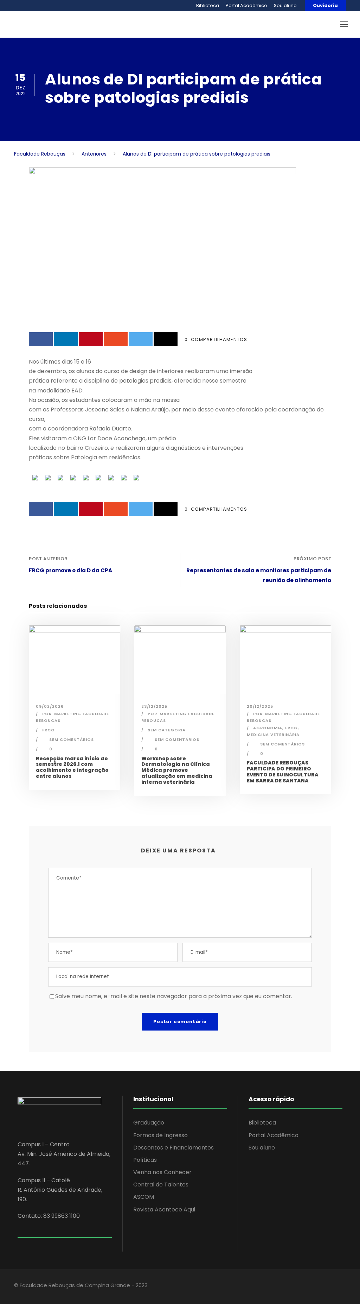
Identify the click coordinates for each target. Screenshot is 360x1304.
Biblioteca (207, 5)
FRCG (48, 730)
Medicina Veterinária (273, 734)
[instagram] (325, 1286)
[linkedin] (301, 1286)
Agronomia (267, 728)
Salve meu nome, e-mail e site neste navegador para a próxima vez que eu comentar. (173, 996)
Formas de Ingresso (160, 1135)
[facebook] (288, 1286)
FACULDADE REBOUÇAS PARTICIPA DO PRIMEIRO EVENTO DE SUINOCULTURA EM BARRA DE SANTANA (283, 771)
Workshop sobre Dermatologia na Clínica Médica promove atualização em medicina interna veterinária (176, 770)
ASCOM (143, 1197)
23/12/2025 (154, 706)
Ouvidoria (325, 5)
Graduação (148, 1123)
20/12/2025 (260, 706)
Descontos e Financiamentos (173, 1148)
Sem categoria (167, 730)
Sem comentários (71, 739)
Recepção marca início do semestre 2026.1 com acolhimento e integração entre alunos (72, 767)
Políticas (145, 1160)
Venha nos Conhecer (162, 1172)
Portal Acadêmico (246, 5)
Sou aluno (285, 5)
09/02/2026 (50, 706)
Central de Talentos (160, 1184)
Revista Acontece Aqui (164, 1209)
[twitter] (313, 1286)
